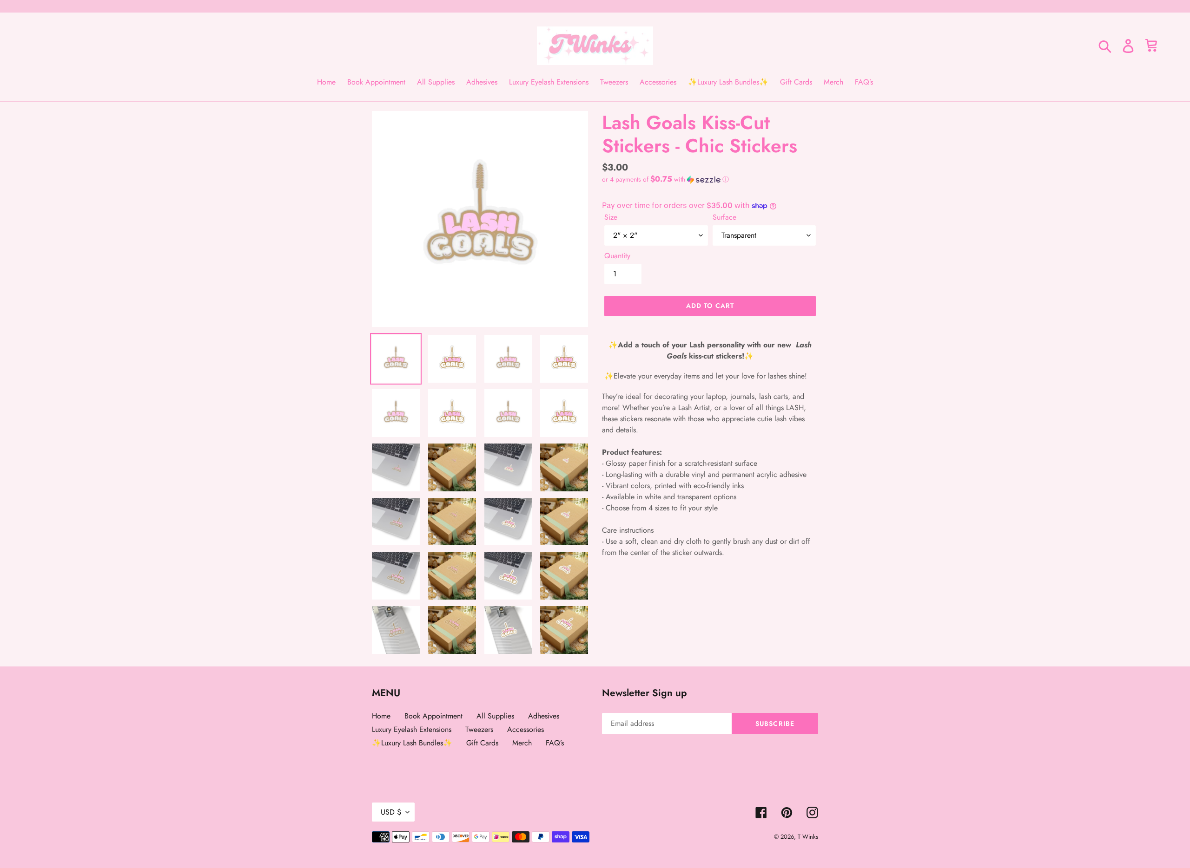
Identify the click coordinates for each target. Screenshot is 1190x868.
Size (610, 217)
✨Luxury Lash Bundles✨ (412, 742)
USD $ (391, 812)
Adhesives (543, 716)
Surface (724, 217)
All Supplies (495, 716)
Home (381, 716)
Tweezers (479, 729)
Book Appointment (433, 716)
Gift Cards (482, 742)
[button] (665, 179)
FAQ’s (555, 742)
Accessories (525, 729)
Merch (522, 742)
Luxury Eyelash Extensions (411, 729)
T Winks (808, 836)
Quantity (617, 255)
